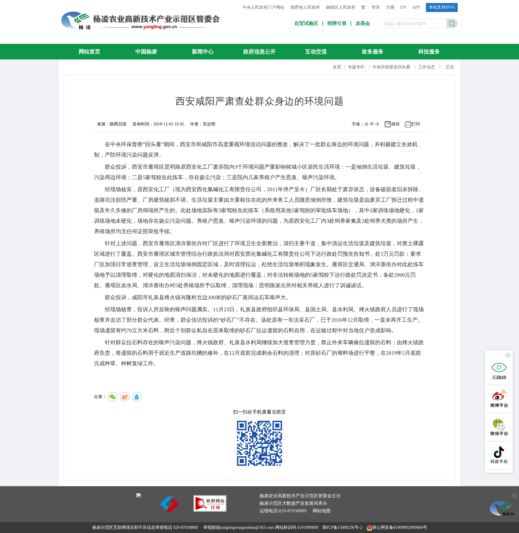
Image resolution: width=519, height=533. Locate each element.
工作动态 (426, 67)
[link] (209, 510)
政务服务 (373, 52)
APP (416, 7)
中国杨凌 (146, 52)
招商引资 (337, 23)
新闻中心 (203, 52)
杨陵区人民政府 (340, 7)
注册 (390, 7)
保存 (395, 124)
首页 (337, 67)
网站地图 (322, 510)
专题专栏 (356, 67)
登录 (376, 7)
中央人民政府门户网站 (263, 7)
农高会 (363, 23)
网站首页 (89, 52)
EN (403, 7)
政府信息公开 (259, 52)
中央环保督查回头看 (391, 67)
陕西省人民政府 (305, 7)
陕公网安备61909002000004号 (399, 527)
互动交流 (316, 52)
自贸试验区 (306, 23)
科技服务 (429, 52)
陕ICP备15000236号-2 (342, 527)
